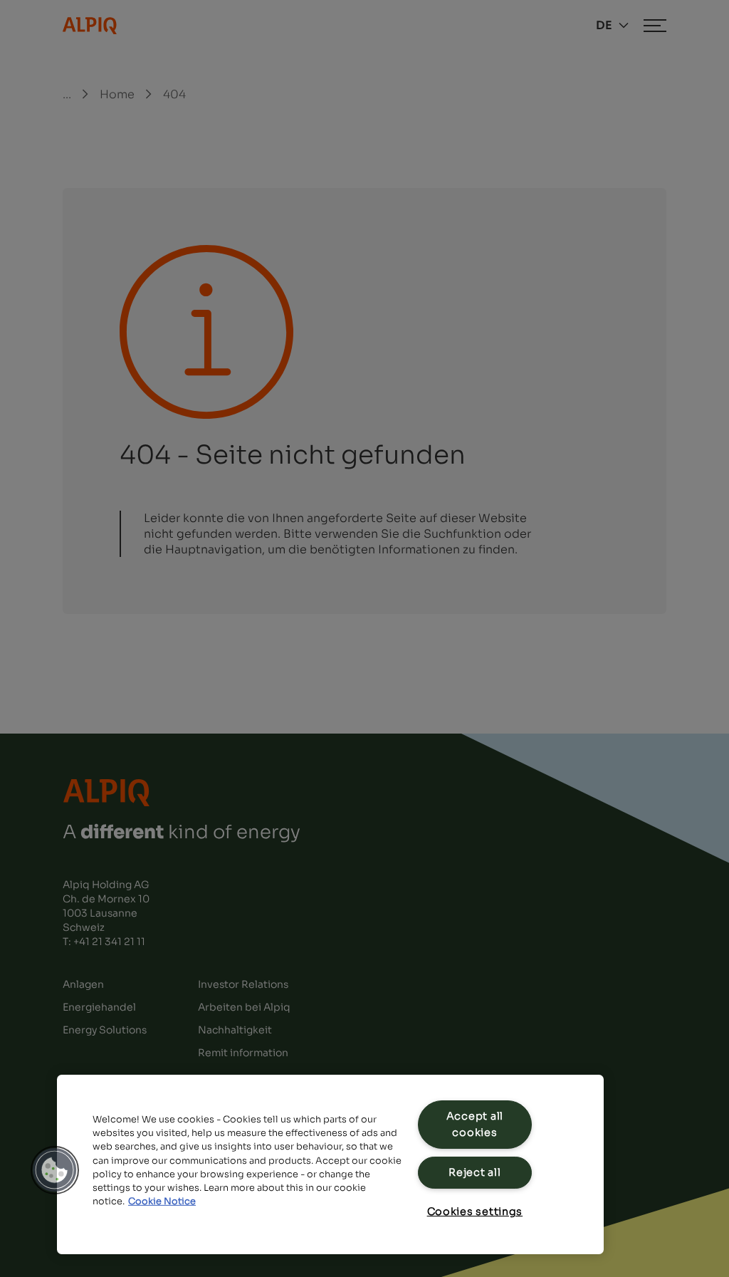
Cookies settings (475, 1211)
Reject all (474, 1172)
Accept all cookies (474, 1124)
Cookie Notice (162, 1201)
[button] (55, 1170)
